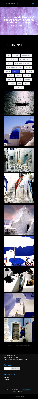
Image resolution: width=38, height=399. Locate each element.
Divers (9, 63)
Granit (8, 71)
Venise (26, 83)
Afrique (15, 55)
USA (19, 83)
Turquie (12, 83)
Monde (19, 75)
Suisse (19, 79)
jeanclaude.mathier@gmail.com (17, 359)
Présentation (15, 390)
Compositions (12, 59)
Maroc (11, 75)
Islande (29, 71)
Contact (20, 392)
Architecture (26, 55)
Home (7, 390)
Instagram (7, 379)
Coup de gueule (25, 59)
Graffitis (28, 67)
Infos (14, 392)
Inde (22, 71)
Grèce (15, 71)
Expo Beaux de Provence (22, 63)
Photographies (26, 390)
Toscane (27, 79)
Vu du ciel (19, 87)
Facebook (6, 377)
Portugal (11, 79)
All (9, 55)
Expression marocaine (14, 67)
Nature (27, 75)
